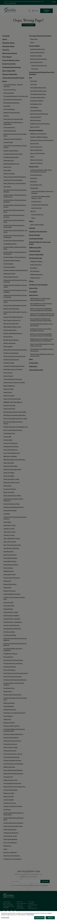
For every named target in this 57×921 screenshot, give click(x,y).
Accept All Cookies (39, 917)
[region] (28, 916)
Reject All (50, 917)
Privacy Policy (30, 914)
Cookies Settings (5, 917)
